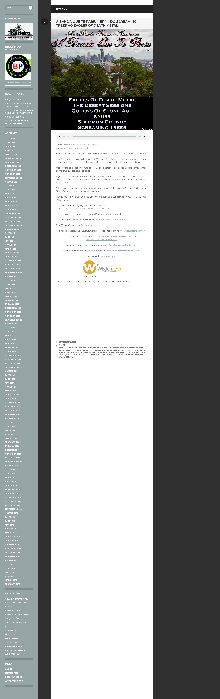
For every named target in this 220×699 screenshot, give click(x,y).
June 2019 (10, 473)
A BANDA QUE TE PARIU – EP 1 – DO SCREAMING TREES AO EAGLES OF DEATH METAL (96, 23)
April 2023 (10, 292)
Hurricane (100, 350)
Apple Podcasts (75, 148)
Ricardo (63, 345)
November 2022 (13, 312)
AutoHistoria (12, 611)
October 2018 (12, 505)
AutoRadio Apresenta (17, 615)
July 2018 (10, 517)
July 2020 (10, 422)
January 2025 (12, 209)
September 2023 (13, 272)
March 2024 (11, 249)
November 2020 (13, 406)
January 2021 (12, 399)
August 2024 (12, 229)
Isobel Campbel (113, 350)
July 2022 (10, 328)
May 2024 (10, 241)
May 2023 (10, 288)
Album (8, 607)
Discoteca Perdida (15, 622)
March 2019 (11, 485)
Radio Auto (11, 638)
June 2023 (10, 284)
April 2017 (10, 576)
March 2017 (11, 580)
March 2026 (11, 154)
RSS (87, 148)
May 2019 (9, 477)
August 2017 (11, 560)
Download (92, 145)
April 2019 (10, 481)
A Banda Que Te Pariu (16, 599)
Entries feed (12, 673)
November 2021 (13, 359)
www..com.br (132, 231)
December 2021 (13, 355)
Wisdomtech (108, 256)
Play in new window (75, 145)
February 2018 (12, 537)
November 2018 (13, 501)
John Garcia (139, 350)
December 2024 (13, 213)
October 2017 (12, 552)
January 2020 (12, 446)
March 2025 (11, 201)
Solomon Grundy (123, 355)
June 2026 (10, 142)
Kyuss (74, 352)
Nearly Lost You (127, 352)
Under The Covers (15, 650)
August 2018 (11, 513)
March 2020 (11, 438)
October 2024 (12, 221)
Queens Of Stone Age (76, 355)
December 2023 (13, 261)
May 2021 (9, 383)
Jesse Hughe (127, 350)
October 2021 (12, 363)
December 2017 (13, 544)
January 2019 (12, 493)
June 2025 (10, 190)
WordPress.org (14, 681)
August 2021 (11, 371)
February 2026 (13, 158)
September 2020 (13, 414)
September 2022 (13, 320)
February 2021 (12, 395)
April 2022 (10, 339)
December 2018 (13, 497)
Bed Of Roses (79, 348)
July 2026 (10, 138)
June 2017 (10, 568)
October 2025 (12, 174)
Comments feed (13, 677)
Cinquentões (12, 618)
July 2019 (10, 470)
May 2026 (10, 146)
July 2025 (10, 186)
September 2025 (13, 178)
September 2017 (13, 556)
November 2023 (13, 265)
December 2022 (13, 308)
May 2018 (9, 525)
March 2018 (11, 533)
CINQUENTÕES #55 (14, 100)
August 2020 (12, 418)
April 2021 (10, 387)
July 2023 (10, 280)
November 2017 (13, 548)
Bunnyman (91, 348)
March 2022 (11, 343)
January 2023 (12, 304)
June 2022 (10, 332)
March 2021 (11, 391)
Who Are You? (12, 654)
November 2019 (13, 454)
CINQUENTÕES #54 (14, 117)
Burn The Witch (104, 348)
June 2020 (10, 426)
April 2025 (10, 197)
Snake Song (108, 355)
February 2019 (12, 489)
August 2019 (11, 466)
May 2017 (9, 572)
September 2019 (13, 462)
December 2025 (13, 166)
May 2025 (10, 194)
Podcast (10, 634)
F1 (6, 626)
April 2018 (10, 529)
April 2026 (10, 150)
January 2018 (12, 541)
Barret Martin (66, 348)
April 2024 (10, 245)
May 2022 (10, 335)
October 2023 (12, 268)
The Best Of (11, 642)
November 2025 (13, 170)
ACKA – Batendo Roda (17, 603)
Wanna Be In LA (66, 357)
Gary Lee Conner (73, 350)
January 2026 (12, 162)
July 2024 (10, 233)
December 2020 (13, 403)
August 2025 (12, 182)
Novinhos (10, 630)
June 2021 (10, 379)
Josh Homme (65, 352)
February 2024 (13, 253)
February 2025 (13, 205)
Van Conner (137, 355)
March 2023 (11, 296)
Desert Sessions (120, 348)
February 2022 (13, 347)
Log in (8, 669)
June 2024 (10, 237)
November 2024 (13, 217)
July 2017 (10, 564)
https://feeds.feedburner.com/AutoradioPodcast (86, 208)
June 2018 (10, 521)
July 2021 (10, 375)
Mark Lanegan (84, 352)
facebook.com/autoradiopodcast (111, 220)
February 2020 (13, 442)
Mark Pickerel (98, 352)
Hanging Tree (88, 350)
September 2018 (13, 509)
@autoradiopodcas (90, 225)
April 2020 (10, 434)
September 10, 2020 (67, 342)
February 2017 (12, 584)
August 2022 (12, 324)
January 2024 (12, 257)
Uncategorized (13, 646)
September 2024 (13, 225)
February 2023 (13, 300)
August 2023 (12, 276)
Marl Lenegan (112, 352)
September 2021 (13, 367)
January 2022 (12, 351)
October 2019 (12, 458)
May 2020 (10, 430)
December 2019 (13, 450)
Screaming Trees (94, 355)
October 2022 (12, 316)
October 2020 (12, 410)
